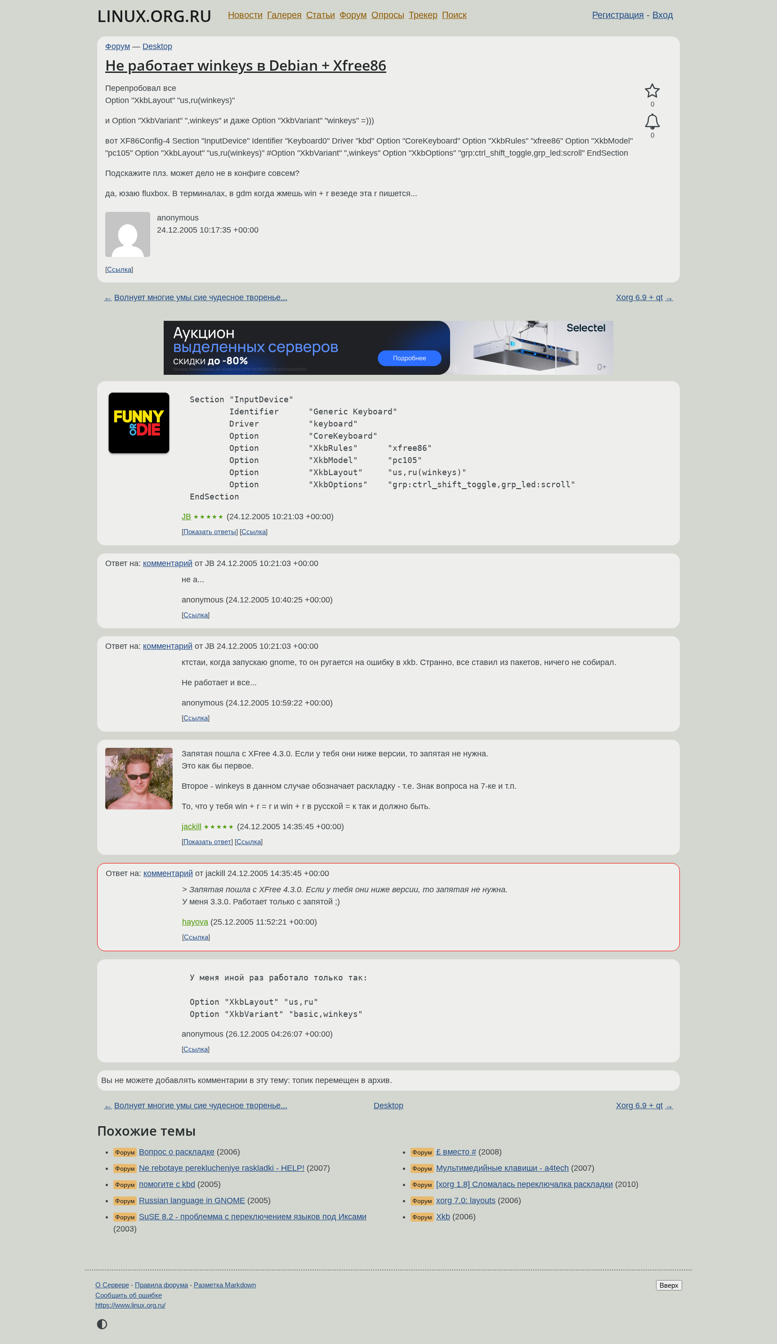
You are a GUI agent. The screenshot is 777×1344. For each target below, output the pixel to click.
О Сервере (112, 1285)
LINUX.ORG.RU (154, 16)
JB (186, 516)
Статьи (320, 15)
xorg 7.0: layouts (466, 1200)
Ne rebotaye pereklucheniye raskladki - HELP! (221, 1168)
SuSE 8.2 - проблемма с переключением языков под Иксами (252, 1216)
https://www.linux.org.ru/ (130, 1305)
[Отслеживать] (652, 121)
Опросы (387, 15)
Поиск (454, 15)
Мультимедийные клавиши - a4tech (502, 1168)
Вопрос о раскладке (176, 1151)
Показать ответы (209, 531)
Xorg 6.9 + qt (639, 297)
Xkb (443, 1216)
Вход (662, 15)
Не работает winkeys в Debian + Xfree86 (245, 65)
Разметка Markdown (225, 1285)
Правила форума (161, 1285)
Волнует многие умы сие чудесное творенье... (200, 297)
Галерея (284, 15)
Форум (353, 15)
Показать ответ (207, 841)
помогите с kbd (167, 1184)
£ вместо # (456, 1151)
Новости (245, 15)
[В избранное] (652, 91)
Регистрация (618, 15)
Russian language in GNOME (192, 1200)
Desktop (157, 46)
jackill (191, 826)
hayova (195, 921)
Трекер (423, 15)
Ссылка (119, 269)
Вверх (669, 1285)
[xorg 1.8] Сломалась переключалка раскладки (524, 1184)
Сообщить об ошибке (128, 1295)
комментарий (167, 563)
